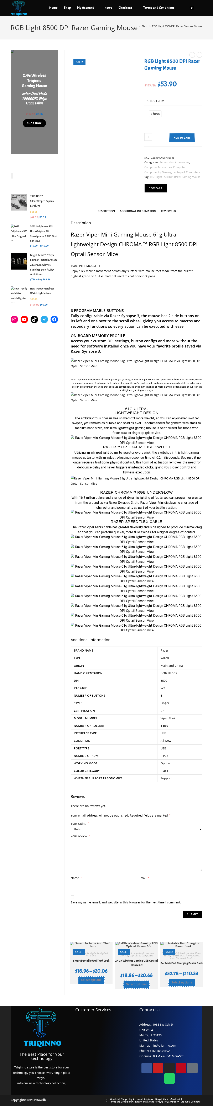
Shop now (34, 123)
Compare (196, 1101)
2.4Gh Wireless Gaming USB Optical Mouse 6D (136, 963)
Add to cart (182, 137)
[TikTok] (34, 319)
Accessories (167, 162)
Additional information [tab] (138, 211)
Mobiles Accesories (184, 953)
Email (144, 878)
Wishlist (114, 1099)
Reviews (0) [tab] (168, 211)
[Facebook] (54, 319)
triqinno (148, 1099)
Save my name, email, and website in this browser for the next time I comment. (126, 902)
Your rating (80, 823)
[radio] (155, 114)
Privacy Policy (171, 1101)
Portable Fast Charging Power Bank (182, 963)
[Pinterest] (181, 1068)
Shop (124, 1099)
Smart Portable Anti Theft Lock (91, 960)
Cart (165, 1099)
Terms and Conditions (121, 1101)
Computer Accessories (158, 167)
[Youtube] (158, 1068)
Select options (91, 980)
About (184, 1101)
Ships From (155, 101)
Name (76, 878)
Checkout (175, 1099)
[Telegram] (44, 319)
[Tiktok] (192, 1068)
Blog (157, 1099)
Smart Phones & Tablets (181, 958)
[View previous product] (192, 55)
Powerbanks (178, 955)
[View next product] (199, 55)
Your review (80, 836)
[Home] (137, 26)
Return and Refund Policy (148, 1101)
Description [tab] (106, 211)
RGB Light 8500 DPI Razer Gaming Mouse (177, 26)
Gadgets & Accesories (97, 954)
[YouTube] (24, 319)
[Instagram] (14, 319)
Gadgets (91, 953)
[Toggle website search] (201, 7)
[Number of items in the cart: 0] (12, 176)
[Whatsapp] (169, 1078)
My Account (135, 1099)
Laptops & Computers (186, 172)
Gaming (166, 172)
